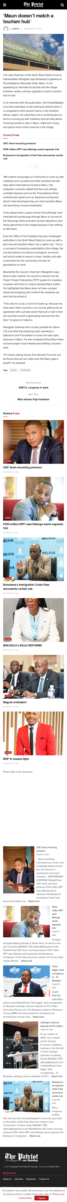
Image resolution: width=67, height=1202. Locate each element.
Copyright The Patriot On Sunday (24, 1166)
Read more (33, 901)
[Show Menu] (4, 4)
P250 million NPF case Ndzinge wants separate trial (31, 149)
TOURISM (25, 370)
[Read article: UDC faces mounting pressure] (33, 442)
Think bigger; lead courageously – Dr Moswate (58, 973)
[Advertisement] (33, 807)
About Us (7, 1179)
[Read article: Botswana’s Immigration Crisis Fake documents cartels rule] (33, 559)
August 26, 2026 (12, 593)
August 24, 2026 (12, 650)
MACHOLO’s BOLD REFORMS (22, 645)
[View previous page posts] (30, 166)
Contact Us (44, 1179)
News (8, 461)
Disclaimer (31, 1179)
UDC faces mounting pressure (19, 143)
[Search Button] (62, 4)
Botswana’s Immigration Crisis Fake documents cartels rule (33, 156)
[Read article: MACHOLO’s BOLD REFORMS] (33, 620)
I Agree (41, 1198)
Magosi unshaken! (15, 702)
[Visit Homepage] (33, 4)
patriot (16, 28)
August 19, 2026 (12, 707)
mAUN (13, 370)
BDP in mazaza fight (16, 759)
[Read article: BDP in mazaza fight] (33, 733)
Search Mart (54, 1166)
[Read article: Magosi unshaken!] (33, 677)
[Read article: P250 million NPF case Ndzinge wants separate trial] (33, 499)
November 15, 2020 (33, 28)
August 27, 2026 (12, 472)
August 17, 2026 (12, 763)
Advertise (18, 1179)
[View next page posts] (36, 166)
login (12, 771)
